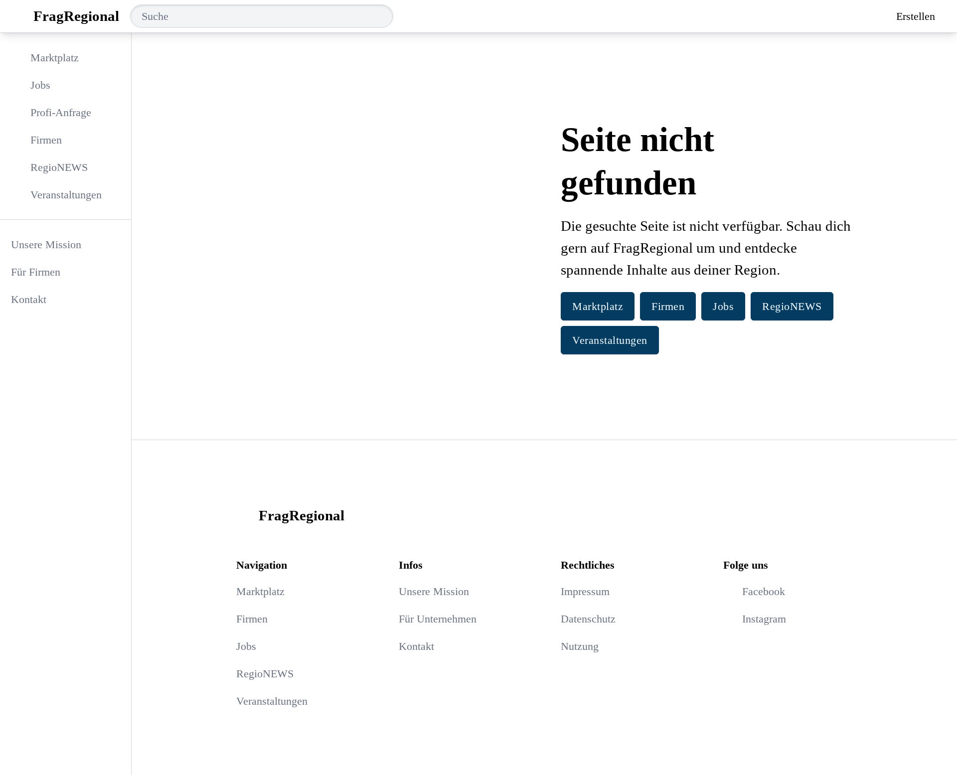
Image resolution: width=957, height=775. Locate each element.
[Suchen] (384, 16)
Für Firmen (35, 272)
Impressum (585, 591)
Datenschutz (588, 619)
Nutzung (580, 646)
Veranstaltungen (609, 340)
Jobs (723, 306)
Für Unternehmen (438, 619)
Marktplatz (597, 306)
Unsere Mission (46, 244)
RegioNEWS (792, 306)
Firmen (667, 306)
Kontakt (28, 299)
